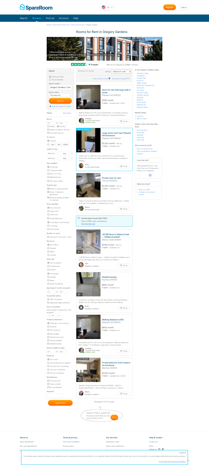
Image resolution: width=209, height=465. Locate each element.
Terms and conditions (71, 442)
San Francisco (142, 130)
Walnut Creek (141, 118)
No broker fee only (56, 133)
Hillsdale (140, 97)
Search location (54, 84)
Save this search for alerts (61, 106)
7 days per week (56, 170)
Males (52, 252)
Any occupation (55, 263)
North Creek (141, 102)
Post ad (50, 18)
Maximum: (51, 158)
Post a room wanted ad (115, 446)
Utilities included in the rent (60, 130)
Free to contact (55, 384)
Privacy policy (68, 446)
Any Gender (54, 274)
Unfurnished (54, 229)
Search (24, 18)
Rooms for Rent (57, 77)
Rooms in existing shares (59, 189)
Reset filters (67, 113)
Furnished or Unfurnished (59, 222)
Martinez (140, 100)
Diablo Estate (141, 83)
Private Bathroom (56, 218)
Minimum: (51, 153)
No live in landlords (57, 373)
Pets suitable (54, 334)
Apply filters (60, 403)
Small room (54, 214)
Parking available (56, 340)
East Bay (140, 135)
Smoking (53, 327)
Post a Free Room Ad (144, 149)
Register (169, 7)
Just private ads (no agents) (60, 363)
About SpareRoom (27, 442)
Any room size (55, 208)
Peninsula (140, 137)
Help (75, 18)
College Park (141, 78)
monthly (62, 126)
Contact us (153, 442)
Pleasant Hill (141, 105)
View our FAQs (144, 190)
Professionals (55, 266)
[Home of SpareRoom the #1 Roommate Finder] (36, 7)
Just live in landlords (57, 370)
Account (63, 18)
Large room (54, 211)
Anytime (53, 141)
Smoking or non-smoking (59, 323)
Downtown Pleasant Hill (145, 85)
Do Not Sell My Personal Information (172, 461)
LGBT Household (56, 299)
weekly (52, 126)
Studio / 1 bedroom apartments (56, 193)
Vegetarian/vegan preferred (60, 303)
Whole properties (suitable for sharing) (59, 199)
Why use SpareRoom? (28, 446)
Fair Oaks (140, 90)
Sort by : (108, 72)
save (114, 417)
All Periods (54, 167)
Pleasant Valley (142, 107)
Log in (184, 7)
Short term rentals (56, 181)
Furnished (53, 226)
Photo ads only (55, 381)
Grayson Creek (142, 93)
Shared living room (56, 337)
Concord (140, 80)
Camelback (141, 76)
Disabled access (55, 344)
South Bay (140, 133)
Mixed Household (56, 284)
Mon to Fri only (55, 174)
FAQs (151, 446)
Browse (36, 18)
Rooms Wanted (57, 80)
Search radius (54, 92)
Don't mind (54, 359)
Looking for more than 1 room (60, 237)
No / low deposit (56, 387)
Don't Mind (54, 245)
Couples (53, 255)
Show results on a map (100, 79)
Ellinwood (140, 88)
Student (53, 270)
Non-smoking (55, 330)
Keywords (50, 391)
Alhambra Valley (143, 73)
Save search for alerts (119, 79)
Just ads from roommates (59, 366)
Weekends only (55, 177)
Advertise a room (112, 442)
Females (53, 248)
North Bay (140, 140)
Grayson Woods (143, 95)
